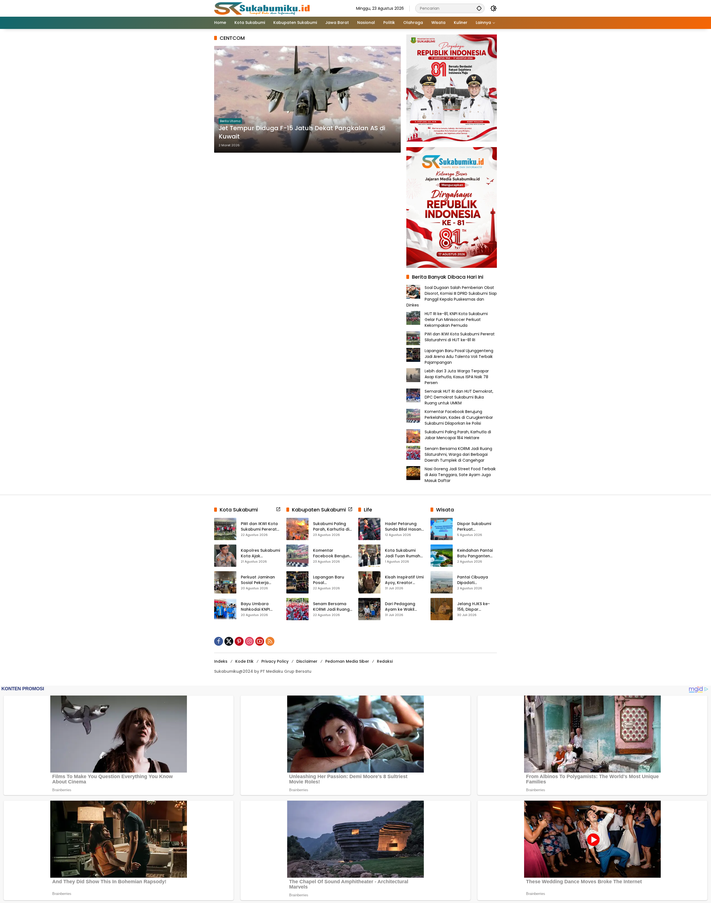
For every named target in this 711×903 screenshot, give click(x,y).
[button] (479, 8)
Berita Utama (230, 121)
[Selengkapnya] (278, 509)
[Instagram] (249, 641)
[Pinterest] (239, 641)
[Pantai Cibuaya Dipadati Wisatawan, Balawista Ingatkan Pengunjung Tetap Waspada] (441, 582)
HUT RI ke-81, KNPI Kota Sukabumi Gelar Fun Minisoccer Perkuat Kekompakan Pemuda (456, 319)
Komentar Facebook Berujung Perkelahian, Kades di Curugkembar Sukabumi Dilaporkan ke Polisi (459, 417)
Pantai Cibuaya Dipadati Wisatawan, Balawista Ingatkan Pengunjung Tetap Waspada (477, 580)
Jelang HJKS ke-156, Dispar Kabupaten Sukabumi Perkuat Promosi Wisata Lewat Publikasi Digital (475, 606)
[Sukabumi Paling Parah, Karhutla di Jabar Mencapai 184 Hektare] (297, 529)
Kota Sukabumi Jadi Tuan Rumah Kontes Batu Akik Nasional (402, 553)
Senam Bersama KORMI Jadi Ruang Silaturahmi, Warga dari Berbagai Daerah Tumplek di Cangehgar (458, 454)
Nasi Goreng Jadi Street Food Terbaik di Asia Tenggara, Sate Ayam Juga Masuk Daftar (460, 474)
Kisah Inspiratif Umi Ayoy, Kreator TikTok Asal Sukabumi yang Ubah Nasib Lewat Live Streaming (404, 580)
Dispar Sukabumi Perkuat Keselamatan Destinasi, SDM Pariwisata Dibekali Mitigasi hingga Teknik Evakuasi (476, 526)
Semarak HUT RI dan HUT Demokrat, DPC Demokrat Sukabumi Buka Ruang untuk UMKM (459, 397)
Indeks (220, 661)
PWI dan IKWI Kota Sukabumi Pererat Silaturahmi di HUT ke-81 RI (460, 337)
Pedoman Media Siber (347, 661)
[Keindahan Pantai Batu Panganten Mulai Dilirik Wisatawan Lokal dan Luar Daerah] (441, 556)
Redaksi (385, 661)
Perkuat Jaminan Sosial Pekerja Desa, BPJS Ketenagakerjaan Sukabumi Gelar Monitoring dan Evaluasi (258, 580)
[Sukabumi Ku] (262, 8)
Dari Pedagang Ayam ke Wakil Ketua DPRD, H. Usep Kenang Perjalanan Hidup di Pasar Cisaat (404, 606)
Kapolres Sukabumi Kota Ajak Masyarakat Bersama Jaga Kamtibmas (260, 553)
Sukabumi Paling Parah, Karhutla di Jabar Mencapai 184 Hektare (458, 435)
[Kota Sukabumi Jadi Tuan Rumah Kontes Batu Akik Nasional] (369, 556)
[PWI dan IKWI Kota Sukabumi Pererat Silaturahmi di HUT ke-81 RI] (225, 529)
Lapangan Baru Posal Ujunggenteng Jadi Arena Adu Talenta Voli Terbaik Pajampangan (459, 356)
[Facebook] (218, 641)
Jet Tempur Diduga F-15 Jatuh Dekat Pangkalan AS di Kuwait (302, 132)
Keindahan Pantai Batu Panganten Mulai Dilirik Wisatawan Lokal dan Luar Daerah (475, 553)
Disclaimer (306, 661)
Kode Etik (244, 661)
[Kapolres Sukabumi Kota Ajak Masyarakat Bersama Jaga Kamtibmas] (225, 556)
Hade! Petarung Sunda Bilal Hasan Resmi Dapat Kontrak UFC (403, 526)
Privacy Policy (275, 661)
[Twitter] (228, 641)
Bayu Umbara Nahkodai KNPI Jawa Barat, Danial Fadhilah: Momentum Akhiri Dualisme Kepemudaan (260, 606)
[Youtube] (259, 641)
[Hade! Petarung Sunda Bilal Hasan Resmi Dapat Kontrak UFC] (369, 529)
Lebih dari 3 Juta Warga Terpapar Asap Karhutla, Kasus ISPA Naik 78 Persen (457, 376)
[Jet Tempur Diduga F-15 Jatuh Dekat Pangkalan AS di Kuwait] (307, 99)
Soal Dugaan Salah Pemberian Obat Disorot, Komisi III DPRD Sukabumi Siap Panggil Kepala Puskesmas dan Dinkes (451, 296)
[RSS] (270, 641)
